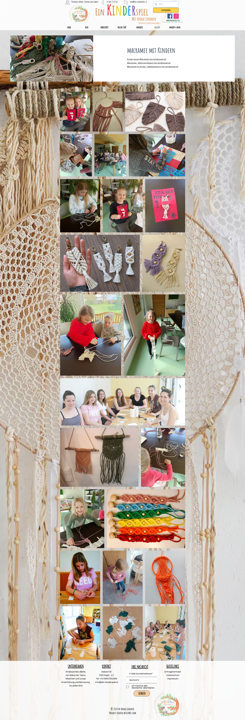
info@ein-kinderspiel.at (138, 1)
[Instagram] (176, 16)
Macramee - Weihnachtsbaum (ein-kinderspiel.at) (148, 63)
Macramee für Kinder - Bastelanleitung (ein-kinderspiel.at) (152, 67)
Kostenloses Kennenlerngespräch (149, 23)
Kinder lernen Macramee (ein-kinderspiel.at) (147, 59)
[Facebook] (169, 16)
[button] (173, 20)
